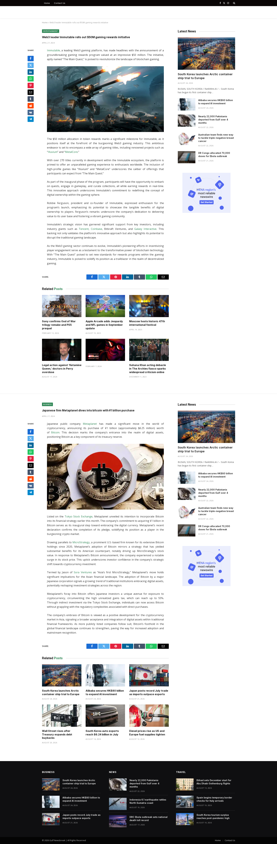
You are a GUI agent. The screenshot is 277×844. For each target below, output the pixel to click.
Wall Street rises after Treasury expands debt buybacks (57, 734)
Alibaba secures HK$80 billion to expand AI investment (215, 102)
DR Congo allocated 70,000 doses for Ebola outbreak (214, 155)
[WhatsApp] (31, 78)
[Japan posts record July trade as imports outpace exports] (149, 675)
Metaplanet (90, 424)
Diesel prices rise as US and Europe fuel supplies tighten (147, 732)
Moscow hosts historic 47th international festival (147, 323)
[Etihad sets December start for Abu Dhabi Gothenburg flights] (185, 784)
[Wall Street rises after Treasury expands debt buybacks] (61, 715)
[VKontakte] (31, 112)
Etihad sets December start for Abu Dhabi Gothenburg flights (214, 782)
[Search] (233, 3)
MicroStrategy (81, 542)
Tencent (84, 229)
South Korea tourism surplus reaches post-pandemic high (213, 816)
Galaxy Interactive (145, 229)
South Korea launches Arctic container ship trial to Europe (205, 76)
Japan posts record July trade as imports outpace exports (148, 692)
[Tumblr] (31, 99)
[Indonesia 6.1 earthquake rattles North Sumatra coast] (118, 804)
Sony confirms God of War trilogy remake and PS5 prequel (59, 325)
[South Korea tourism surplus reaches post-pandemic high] (185, 819)
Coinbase (96, 229)
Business (47, 404)
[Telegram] (31, 119)
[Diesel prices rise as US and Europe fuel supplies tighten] (149, 715)
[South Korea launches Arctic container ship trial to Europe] (206, 53)
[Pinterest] (31, 85)
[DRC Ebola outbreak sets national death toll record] (118, 821)
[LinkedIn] (31, 72)
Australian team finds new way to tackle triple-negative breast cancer (216, 137)
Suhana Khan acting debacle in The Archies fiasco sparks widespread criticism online (147, 368)
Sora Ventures (83, 572)
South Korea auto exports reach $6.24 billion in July (102, 732)
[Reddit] (31, 105)
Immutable (53, 50)
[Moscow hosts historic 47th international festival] (149, 306)
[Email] (31, 92)
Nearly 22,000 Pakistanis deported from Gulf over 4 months (213, 119)
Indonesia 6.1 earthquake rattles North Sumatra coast (148, 801)
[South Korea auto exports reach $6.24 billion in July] (105, 715)
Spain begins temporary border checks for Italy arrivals (214, 799)
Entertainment (50, 31)
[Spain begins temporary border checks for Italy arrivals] (185, 802)
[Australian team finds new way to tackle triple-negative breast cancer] (186, 139)
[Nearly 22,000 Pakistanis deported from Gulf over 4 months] (186, 121)
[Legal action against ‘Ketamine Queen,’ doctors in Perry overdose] (61, 350)
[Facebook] (31, 58)
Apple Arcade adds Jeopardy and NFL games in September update (104, 325)
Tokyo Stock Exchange (78, 516)
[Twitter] (31, 65)
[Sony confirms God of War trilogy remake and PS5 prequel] (61, 306)
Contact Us (59, 3)
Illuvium (52, 152)
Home (47, 3)
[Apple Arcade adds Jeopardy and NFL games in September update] (105, 306)
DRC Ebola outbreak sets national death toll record (149, 819)
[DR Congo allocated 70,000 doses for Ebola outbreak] (186, 157)
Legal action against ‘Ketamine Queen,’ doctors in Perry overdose (61, 368)
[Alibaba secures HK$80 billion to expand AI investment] (186, 104)
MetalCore (71, 152)
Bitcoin (55, 432)
